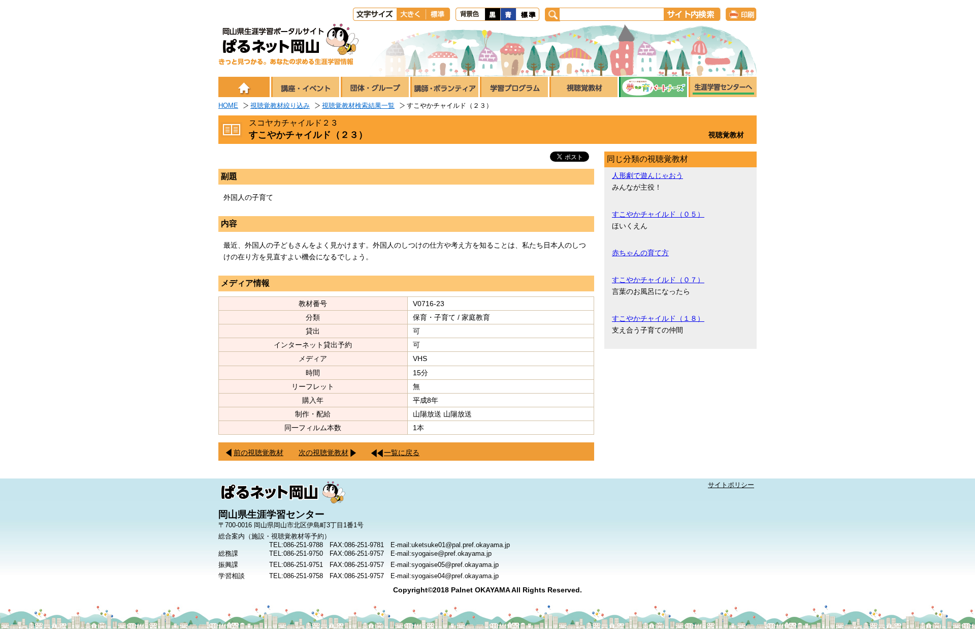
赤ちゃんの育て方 (640, 253)
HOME (228, 105)
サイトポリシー (731, 485)
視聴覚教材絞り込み (280, 105)
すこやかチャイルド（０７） (658, 280)
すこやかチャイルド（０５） (658, 214)
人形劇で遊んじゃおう (647, 175)
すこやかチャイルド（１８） (658, 318)
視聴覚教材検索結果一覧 (358, 105)
